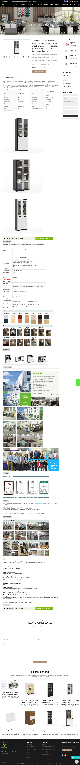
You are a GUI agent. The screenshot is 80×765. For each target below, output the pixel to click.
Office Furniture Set (66, 75)
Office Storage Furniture (40, 28)
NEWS (51, 4)
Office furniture (9, 82)
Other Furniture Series (67, 86)
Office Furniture (31, 4)
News (27, 756)
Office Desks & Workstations (68, 78)
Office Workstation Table (31, 749)
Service (27, 751)
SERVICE (46, 4)
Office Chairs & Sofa (66, 80)
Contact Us (28, 757)
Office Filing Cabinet (50, 28)
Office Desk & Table (30, 747)
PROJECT (40, 4)
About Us (28, 754)
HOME (17, 4)
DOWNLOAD (57, 4)
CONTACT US (65, 4)
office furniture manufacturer (38, 503)
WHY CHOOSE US (73, 4)
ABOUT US (23, 4)
